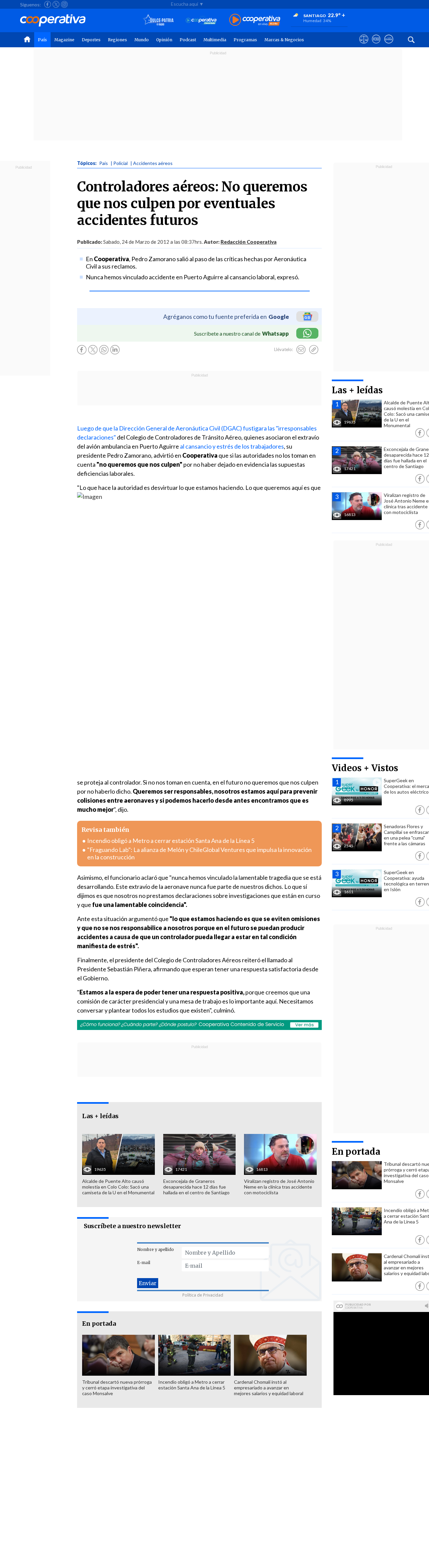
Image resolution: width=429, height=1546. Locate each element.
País (42, 39)
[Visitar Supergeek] (388, 45)
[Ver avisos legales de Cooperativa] (363, 45)
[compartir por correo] (301, 349)
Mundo (141, 39)
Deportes (91, 39)
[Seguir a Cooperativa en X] (56, 4)
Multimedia (214, 39)
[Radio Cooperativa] (254, 20)
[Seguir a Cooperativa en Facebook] (47, 4)
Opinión (164, 39)
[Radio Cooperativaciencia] (201, 20)
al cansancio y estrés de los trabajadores (232, 446)
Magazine (64, 39)
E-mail (143, 1262)
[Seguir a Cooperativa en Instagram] (64, 4)
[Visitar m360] (376, 45)
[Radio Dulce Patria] (158, 20)
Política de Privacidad (202, 1295)
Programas (245, 39)
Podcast (188, 39)
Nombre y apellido (155, 1249)
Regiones (117, 39)
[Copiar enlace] (313, 349)
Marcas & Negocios (284, 39)
